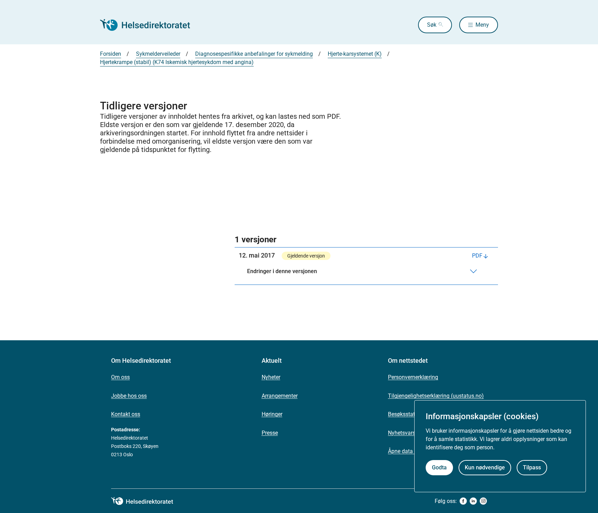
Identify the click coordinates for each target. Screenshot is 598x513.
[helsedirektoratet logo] (147, 501)
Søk (431, 24)
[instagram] (483, 501)
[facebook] (463, 501)
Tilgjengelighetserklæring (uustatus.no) (436, 396)
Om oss (120, 377)
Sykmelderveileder (158, 54)
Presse (270, 433)
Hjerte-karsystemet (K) (355, 54)
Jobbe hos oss (129, 396)
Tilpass (532, 468)
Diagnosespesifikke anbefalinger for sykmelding (254, 54)
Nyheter (271, 377)
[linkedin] (473, 501)
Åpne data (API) (407, 451)
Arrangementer (280, 396)
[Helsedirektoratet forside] (150, 25)
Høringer (272, 414)
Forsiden (110, 54)
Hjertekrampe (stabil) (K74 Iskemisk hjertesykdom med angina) (177, 62)
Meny (482, 24)
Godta (439, 468)
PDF (477, 255)
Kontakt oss (125, 414)
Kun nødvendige (485, 468)
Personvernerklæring (413, 377)
